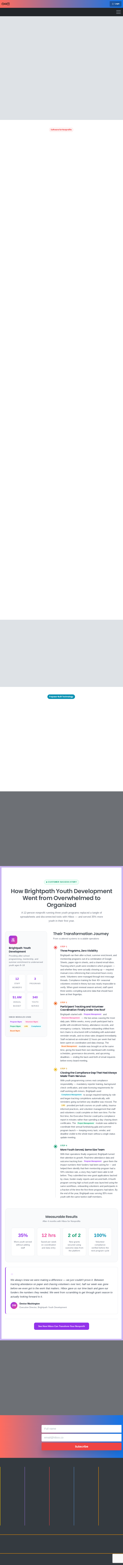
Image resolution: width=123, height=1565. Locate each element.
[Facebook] (3, 4)
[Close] (89, 1560)
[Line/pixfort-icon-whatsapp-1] (103, 1549)
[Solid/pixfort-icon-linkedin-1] (109, 1545)
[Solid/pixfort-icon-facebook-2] (103, 1545)
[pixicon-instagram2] (97, 1545)
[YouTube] (5, 4)
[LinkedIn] (8, 4)
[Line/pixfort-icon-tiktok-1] (97, 1549)
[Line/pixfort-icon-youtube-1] (115, 1545)
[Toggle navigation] (119, 12)
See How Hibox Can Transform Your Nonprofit (61, 1326)
